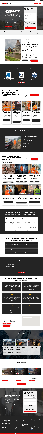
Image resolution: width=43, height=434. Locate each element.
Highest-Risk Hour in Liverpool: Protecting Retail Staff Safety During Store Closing (34, 348)
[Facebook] (27, 0)
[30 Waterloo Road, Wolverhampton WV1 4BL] (5, 405)
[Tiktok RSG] (31, 0)
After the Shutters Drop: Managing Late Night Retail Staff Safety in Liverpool (20, 348)
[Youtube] (32, 0)
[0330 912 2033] (5, 402)
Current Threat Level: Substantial (5, 427)
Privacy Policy (16, 427)
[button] (26, 0)
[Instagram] (28, 0)
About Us (16, 423)
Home (14, 2)
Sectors (21, 2)
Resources (29, 2)
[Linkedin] (30, 0)
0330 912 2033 (9, 402)
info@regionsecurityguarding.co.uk (12, 408)
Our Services (17, 2)
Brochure (16, 420)
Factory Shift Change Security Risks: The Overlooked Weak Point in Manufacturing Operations (8, 348)
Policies (15, 428)
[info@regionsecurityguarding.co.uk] (5, 408)
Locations (25, 2)
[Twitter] (32, 429)
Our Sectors (16, 422)
